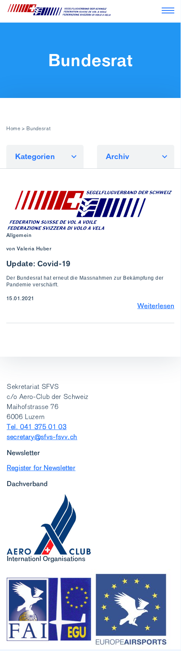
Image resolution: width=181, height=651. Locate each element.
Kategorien (35, 156)
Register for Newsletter (41, 467)
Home (13, 128)
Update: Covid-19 (38, 263)
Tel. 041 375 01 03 (37, 426)
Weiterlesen (155, 305)
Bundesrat (90, 60)
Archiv (117, 156)
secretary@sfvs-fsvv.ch (42, 436)
